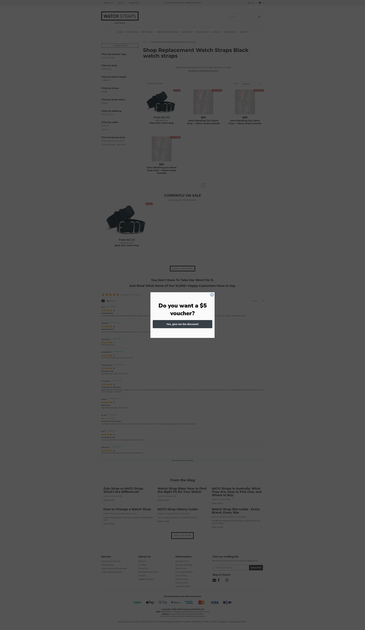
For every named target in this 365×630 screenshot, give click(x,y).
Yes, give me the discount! (182, 324)
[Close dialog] (212, 294)
